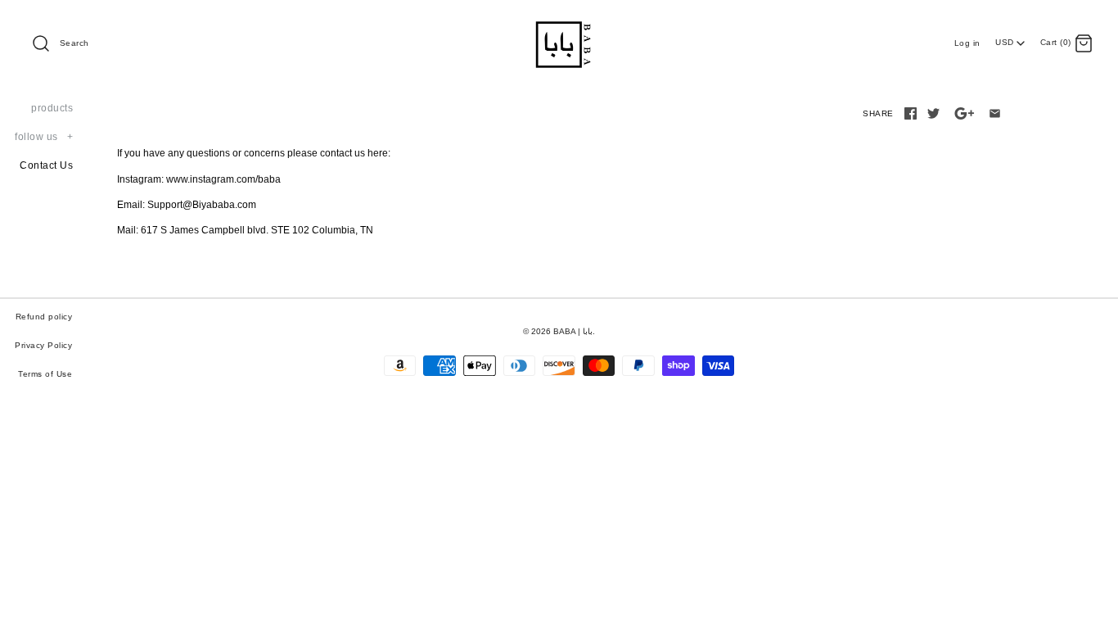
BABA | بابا (573, 331)
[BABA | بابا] (559, 23)
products (52, 108)
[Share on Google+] (964, 113)
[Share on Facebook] (910, 113)
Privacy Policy (43, 345)
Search (74, 43)
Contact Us (46, 165)
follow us (44, 137)
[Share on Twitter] (933, 113)
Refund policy (44, 316)
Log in (967, 43)
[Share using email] (995, 113)
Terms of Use (45, 373)
